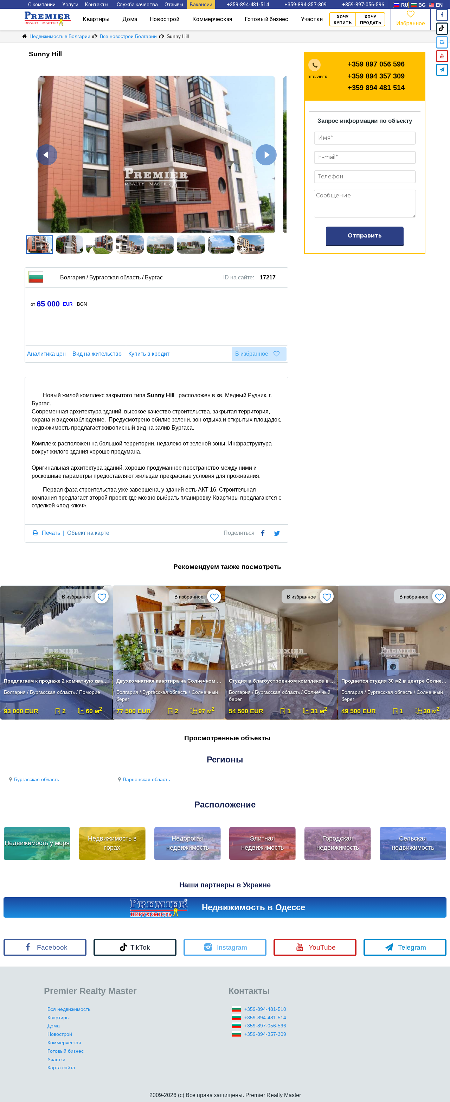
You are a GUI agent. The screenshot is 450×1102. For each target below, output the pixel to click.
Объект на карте (88, 533)
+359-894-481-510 (265, 1009)
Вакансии (201, 4)
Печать (51, 533)
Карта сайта (61, 1067)
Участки (312, 19)
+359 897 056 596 (376, 64)
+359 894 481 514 (376, 87)
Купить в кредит (148, 354)
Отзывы (174, 4)
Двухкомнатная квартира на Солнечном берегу (169, 681)
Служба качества (137, 4)
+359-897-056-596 (363, 4)
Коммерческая (212, 19)
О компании (42, 4)
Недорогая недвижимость (187, 843)
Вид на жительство (97, 354)
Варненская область (146, 779)
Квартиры (96, 19)
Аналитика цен (46, 354)
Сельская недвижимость (413, 843)
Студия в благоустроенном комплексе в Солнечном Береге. (282, 681)
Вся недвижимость (68, 1009)
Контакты (96, 4)
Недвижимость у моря (37, 843)
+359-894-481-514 (248, 4)
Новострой (164, 19)
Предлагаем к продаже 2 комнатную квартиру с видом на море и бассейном (57, 681)
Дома (129, 19)
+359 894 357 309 (376, 76)
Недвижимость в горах (112, 843)
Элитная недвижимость (262, 843)
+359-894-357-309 (305, 4)
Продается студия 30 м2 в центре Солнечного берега (394, 681)
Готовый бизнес (266, 19)
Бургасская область (36, 779)
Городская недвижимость (337, 843)
